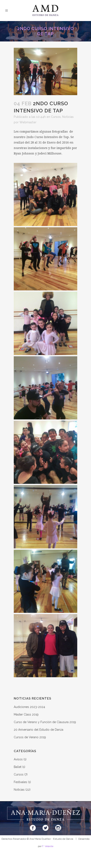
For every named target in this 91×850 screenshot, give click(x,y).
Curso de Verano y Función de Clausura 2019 (45, 722)
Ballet (17, 767)
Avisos (18, 759)
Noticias (68, 116)
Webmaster (27, 122)
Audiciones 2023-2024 (29, 707)
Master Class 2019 (26, 714)
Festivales (20, 782)
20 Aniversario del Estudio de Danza (38, 729)
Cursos (56, 116)
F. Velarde (47, 846)
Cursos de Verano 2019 (30, 737)
